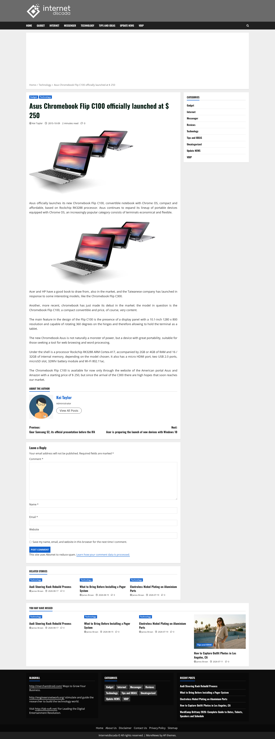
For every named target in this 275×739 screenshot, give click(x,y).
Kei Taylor (37, 123)
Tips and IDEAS (107, 25)
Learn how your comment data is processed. (103, 554)
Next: (141, 429)
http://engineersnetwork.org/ (46, 697)
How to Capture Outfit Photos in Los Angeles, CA (215, 655)
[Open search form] (248, 26)
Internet (54, 25)
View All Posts (69, 410)
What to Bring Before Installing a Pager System (103, 589)
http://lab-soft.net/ (46, 708)
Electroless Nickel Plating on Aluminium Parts (153, 589)
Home (29, 25)
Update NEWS (127, 25)
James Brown (37, 591)
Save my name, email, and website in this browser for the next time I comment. (80, 542)
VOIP (141, 25)
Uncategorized (194, 144)
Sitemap (173, 728)
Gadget (41, 25)
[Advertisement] (137, 59)
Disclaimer (125, 728)
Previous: (62, 429)
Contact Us (140, 728)
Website (34, 529)
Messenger (70, 25)
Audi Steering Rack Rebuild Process (50, 587)
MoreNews (152, 735)
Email (33, 517)
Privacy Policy (157, 728)
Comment (36, 459)
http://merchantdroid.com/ (45, 686)
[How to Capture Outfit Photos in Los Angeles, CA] (220, 631)
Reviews (191, 125)
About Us (111, 728)
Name (34, 504)
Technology (87, 25)
